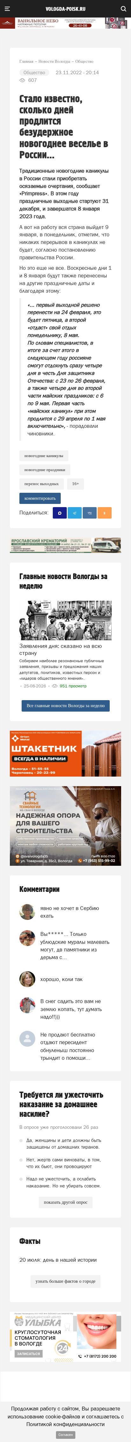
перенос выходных (41, 483)
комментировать (40, 498)
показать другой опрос (65, 1202)
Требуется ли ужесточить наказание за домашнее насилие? (61, 1104)
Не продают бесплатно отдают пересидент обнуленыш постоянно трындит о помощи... (67, 1046)
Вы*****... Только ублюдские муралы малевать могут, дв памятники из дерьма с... (74, 945)
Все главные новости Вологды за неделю (66, 705)
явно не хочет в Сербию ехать (69, 912)
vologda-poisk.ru (66, 9)
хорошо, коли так (61, 979)
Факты (29, 1241)
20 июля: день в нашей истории (58, 1260)
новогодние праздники (44, 469)
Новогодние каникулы (43, 455)
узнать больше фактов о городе (65, 1281)
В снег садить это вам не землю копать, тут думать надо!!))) (71, 1009)
